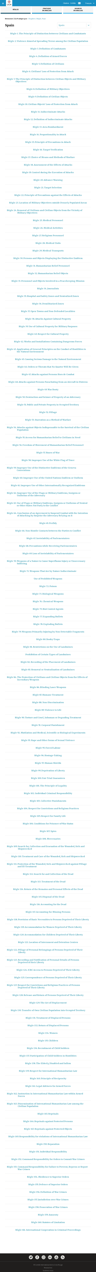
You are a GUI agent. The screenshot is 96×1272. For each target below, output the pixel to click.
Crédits (73, 3)
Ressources (48, 1268)
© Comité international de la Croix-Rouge (48, 1265)
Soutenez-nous (48, 1271)
